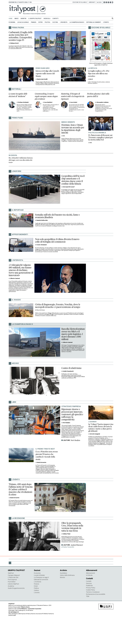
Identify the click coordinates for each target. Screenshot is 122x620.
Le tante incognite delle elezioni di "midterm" (18, 95)
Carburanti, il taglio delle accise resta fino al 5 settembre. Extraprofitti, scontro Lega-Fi (21, 36)
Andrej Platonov (77, 545)
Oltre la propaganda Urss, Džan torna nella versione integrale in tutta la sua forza (72, 527)
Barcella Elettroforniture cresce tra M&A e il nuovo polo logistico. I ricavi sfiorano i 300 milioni (73, 334)
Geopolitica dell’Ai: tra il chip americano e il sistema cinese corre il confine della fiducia (72, 180)
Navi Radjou (75, 440)
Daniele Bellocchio (42, 220)
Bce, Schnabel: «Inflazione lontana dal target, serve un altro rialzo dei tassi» (21, 160)
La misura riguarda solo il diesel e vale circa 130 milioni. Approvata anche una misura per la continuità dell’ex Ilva (21, 47)
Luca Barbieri (48, 102)
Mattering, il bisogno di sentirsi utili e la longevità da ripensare (72, 96)
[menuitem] (11, 18)
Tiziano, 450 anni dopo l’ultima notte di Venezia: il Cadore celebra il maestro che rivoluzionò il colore (21, 489)
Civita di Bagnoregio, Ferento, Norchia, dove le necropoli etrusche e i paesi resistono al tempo (57, 305)
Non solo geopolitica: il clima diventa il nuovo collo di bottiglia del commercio (57, 240)
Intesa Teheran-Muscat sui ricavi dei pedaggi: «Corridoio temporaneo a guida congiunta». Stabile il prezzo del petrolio (72, 140)
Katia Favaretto (41, 462)
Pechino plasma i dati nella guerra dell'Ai (98, 95)
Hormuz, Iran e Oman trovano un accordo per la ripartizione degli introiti (72, 128)
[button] (99, 2)
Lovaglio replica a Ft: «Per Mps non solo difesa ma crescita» (98, 73)
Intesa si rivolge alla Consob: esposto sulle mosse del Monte (47, 73)
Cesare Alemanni (42, 244)
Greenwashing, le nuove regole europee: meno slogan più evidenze (46, 96)
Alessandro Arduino (103, 102)
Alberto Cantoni (15, 278)
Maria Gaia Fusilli (42, 79)
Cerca (112, 18)
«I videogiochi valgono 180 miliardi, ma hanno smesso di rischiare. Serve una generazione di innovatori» (21, 270)
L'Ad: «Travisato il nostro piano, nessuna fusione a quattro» (99, 82)
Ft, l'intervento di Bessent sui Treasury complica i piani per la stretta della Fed (100, 137)
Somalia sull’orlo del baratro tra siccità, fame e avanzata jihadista (57, 216)
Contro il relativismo (71, 368)
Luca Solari (73, 102)
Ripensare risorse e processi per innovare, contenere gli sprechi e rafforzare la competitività (72, 414)
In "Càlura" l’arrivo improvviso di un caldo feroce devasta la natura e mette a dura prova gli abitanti (100, 427)
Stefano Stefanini (23, 102)
